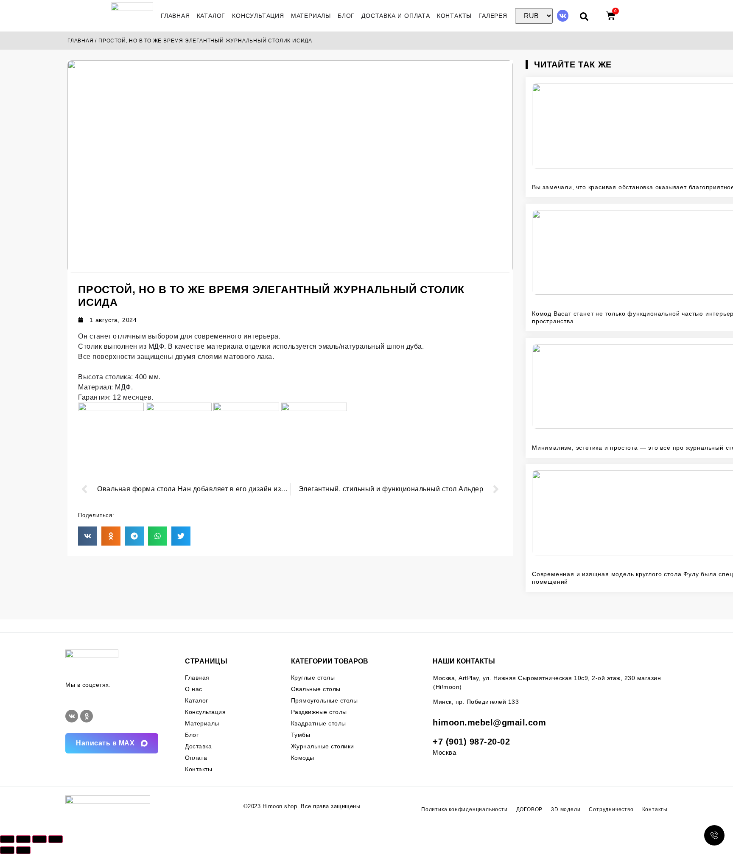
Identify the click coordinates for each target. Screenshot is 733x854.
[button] (87, 536)
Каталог (211, 15)
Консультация (258, 15)
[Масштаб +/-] (7, 839)
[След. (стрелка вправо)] (23, 850)
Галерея (492, 15)
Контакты (454, 15)
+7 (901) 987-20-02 (471, 741)
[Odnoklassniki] (86, 716)
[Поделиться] (39, 839)
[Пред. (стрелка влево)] (7, 850)
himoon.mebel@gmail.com (489, 722)
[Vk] (562, 15)
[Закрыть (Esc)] (55, 839)
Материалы (311, 15)
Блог (346, 15)
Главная (175, 15)
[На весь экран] (23, 839)
